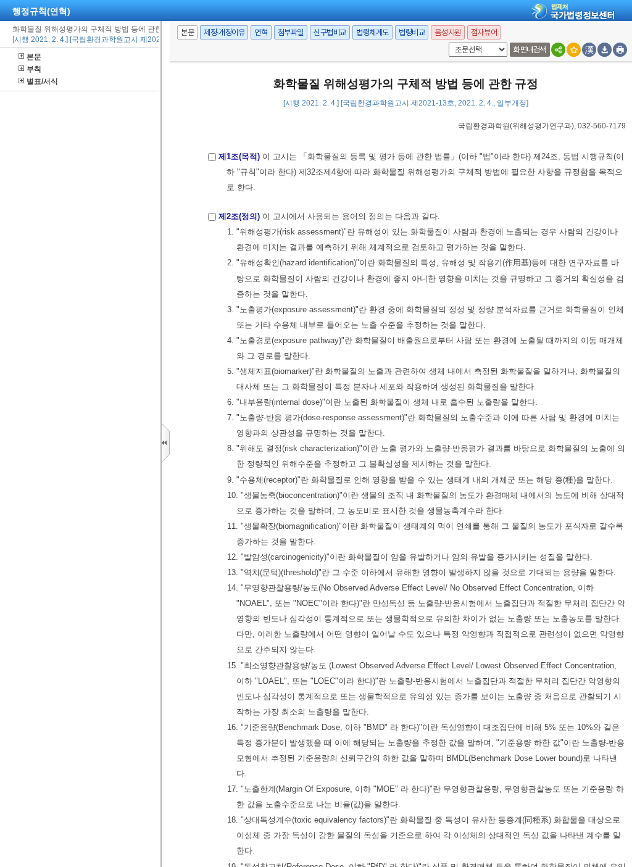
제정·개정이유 (224, 32)
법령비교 (412, 32)
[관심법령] (574, 50)
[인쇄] (620, 50)
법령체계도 (372, 32)
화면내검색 (530, 49)
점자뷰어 (484, 32)
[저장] (604, 50)
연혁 (260, 32)
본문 (34, 56)
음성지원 (447, 32)
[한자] (589, 50)
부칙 (34, 69)
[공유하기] (558, 50)
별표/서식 (42, 81)
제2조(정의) (239, 216)
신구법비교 (330, 32)
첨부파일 (291, 32)
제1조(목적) (239, 156)
